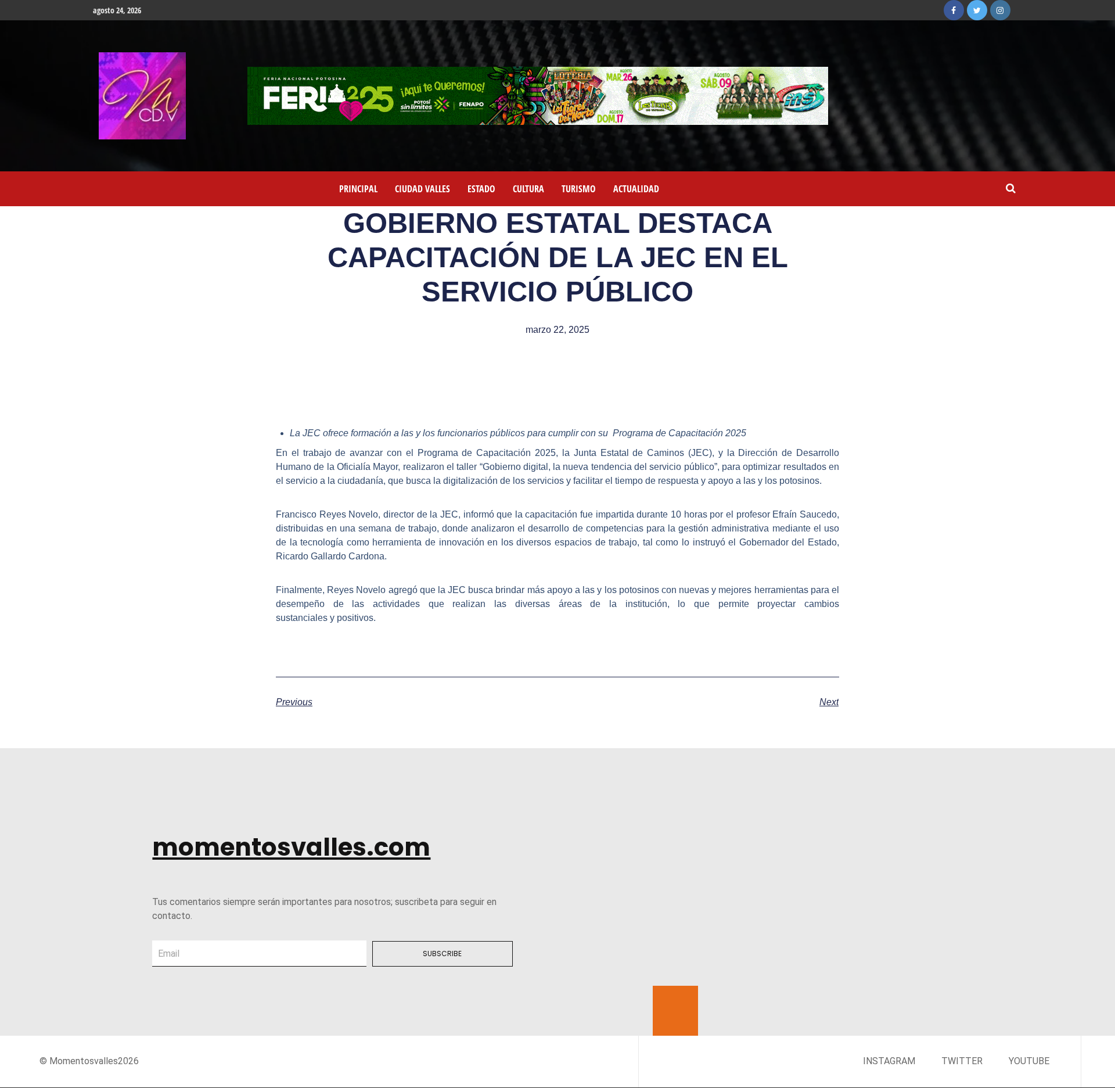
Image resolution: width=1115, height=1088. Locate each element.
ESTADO (481, 188)
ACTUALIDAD (636, 188)
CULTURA (528, 188)
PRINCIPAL (358, 188)
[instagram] (1000, 10)
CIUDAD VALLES (422, 188)
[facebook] (954, 10)
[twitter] (977, 10)
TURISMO (579, 188)
